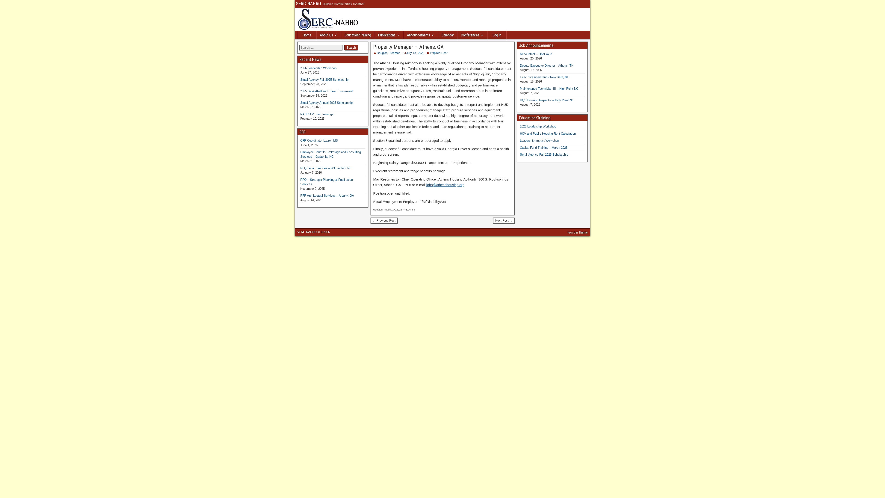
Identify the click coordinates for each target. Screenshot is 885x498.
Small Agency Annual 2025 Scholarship (326, 102)
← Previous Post (384, 220)
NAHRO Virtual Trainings (316, 114)
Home (307, 35)
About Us (326, 35)
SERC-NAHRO (308, 3)
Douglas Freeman (388, 53)
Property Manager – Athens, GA (408, 47)
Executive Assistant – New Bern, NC (544, 77)
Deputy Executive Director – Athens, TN (546, 65)
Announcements (418, 35)
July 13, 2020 (415, 53)
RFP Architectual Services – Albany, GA (327, 195)
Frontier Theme (578, 232)
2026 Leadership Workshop (318, 68)
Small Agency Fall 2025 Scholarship (324, 79)
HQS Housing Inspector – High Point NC (547, 100)
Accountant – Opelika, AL (537, 54)
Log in (497, 35)
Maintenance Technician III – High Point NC (549, 88)
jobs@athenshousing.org (445, 185)
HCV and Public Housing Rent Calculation (548, 133)
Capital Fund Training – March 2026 (543, 147)
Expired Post (439, 53)
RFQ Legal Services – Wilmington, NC (325, 168)
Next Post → (504, 220)
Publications (386, 35)
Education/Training (358, 35)
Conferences (470, 35)
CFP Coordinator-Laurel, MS (319, 140)
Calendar (448, 35)
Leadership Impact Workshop (539, 140)
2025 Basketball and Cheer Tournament (326, 91)
